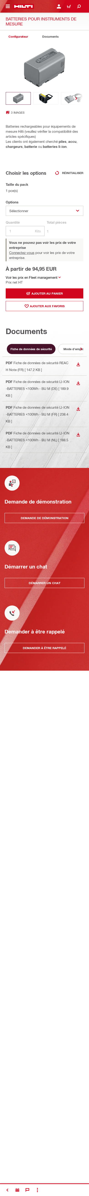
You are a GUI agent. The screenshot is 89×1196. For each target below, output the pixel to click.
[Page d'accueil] (23, 6)
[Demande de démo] (17, 1190)
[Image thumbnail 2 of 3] (45, 98)
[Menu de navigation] (8, 6)
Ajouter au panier (47, 293)
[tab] (18, 36)
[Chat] (27, 1190)
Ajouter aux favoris (47, 306)
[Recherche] (79, 6)
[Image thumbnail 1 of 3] (18, 98)
